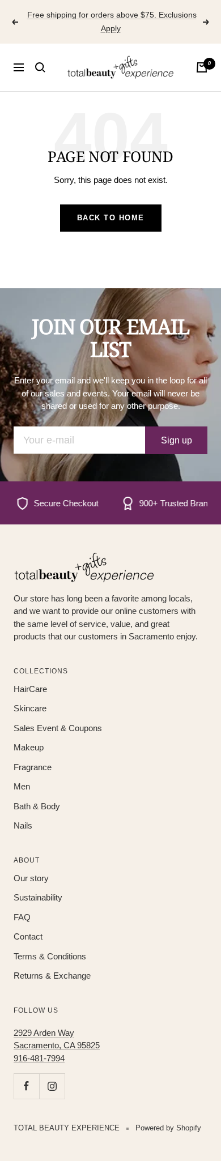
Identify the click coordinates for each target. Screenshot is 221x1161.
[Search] (40, 67)
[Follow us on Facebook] (26, 1086)
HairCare (30, 689)
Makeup (29, 747)
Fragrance (33, 767)
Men (22, 786)
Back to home (110, 218)
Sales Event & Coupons (58, 728)
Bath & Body (37, 806)
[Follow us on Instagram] (52, 1086)
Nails (23, 825)
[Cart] (201, 67)
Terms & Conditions (50, 956)
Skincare (30, 708)
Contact (28, 936)
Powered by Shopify (168, 1128)
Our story (31, 878)
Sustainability (38, 897)
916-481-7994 (39, 1058)
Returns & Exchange (52, 975)
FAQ (22, 917)
